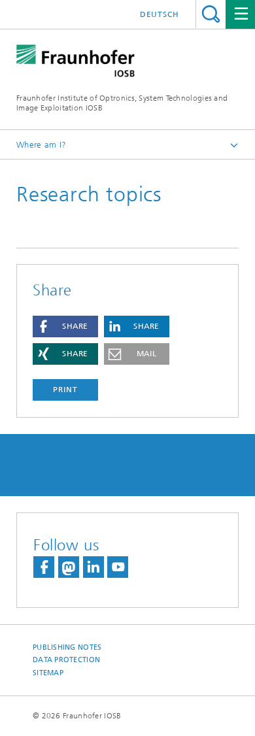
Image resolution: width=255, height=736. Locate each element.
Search (211, 14)
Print (65, 389)
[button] (65, 326)
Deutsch (159, 14)
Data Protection (66, 660)
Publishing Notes (67, 647)
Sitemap (48, 673)
